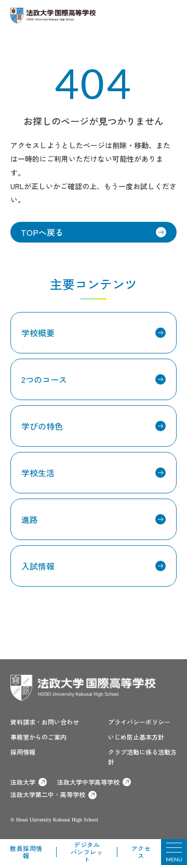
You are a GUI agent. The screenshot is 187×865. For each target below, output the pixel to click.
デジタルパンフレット (87, 851)
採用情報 (22, 751)
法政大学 (22, 781)
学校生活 (38, 472)
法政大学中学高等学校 (88, 781)
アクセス (141, 852)
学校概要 (38, 333)
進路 (29, 519)
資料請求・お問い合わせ (44, 721)
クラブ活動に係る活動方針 (142, 756)
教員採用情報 (26, 852)
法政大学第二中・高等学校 (47, 794)
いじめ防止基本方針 (136, 736)
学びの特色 (42, 426)
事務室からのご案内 (38, 736)
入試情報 (38, 566)
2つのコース (44, 379)
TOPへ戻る (42, 232)
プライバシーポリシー (139, 721)
